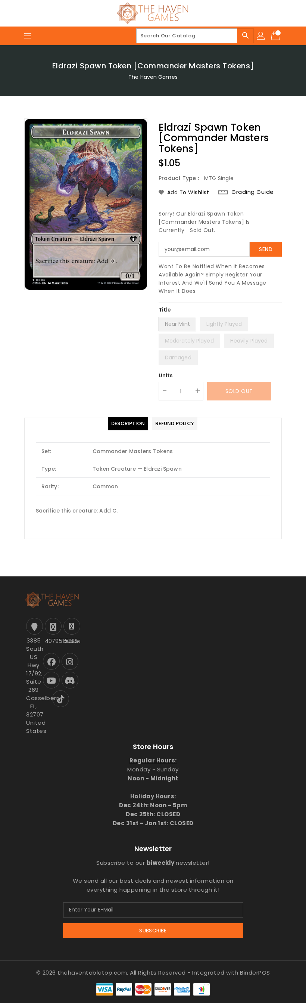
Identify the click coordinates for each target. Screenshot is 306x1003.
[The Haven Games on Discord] (70, 680)
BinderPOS (255, 972)
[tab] (128, 423)
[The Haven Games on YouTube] (51, 680)
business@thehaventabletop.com (70, 641)
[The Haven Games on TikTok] (60, 698)
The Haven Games (153, 77)
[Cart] (276, 35)
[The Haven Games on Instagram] (70, 661)
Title (165, 309)
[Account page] (261, 35)
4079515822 (52, 641)
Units (166, 375)
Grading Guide (252, 192)
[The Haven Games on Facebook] (51, 661)
